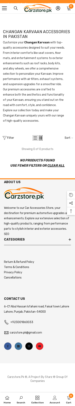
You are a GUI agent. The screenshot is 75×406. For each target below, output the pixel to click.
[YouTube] (39, 346)
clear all (56, 165)
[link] (21, 399)
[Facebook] (8, 346)
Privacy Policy (13, 272)
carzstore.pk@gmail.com (26, 332)
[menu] (4, 8)
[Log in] (58, 8)
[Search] (15, 8)
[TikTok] (29, 346)
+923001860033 (21, 322)
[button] (35, 138)
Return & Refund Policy (19, 262)
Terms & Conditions (16, 267)
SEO (6, 234)
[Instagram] (18, 346)
